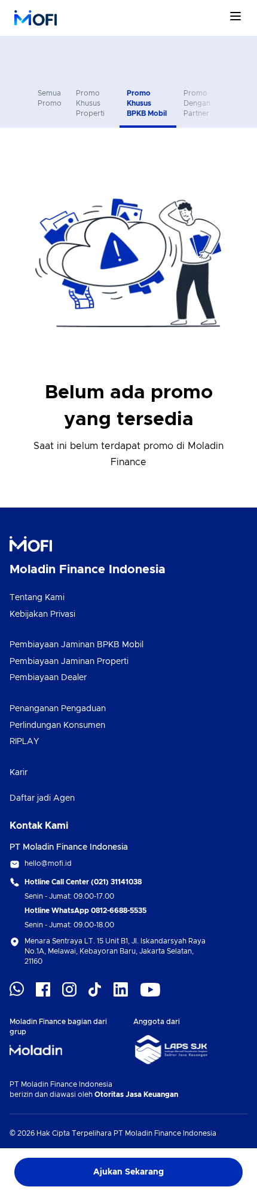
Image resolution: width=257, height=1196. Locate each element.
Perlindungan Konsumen (57, 725)
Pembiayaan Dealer (48, 678)
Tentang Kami (37, 598)
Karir (18, 772)
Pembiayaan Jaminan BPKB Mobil (76, 645)
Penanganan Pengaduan (58, 709)
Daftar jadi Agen (42, 798)
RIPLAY (24, 741)
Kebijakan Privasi (42, 614)
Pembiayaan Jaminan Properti (69, 661)
